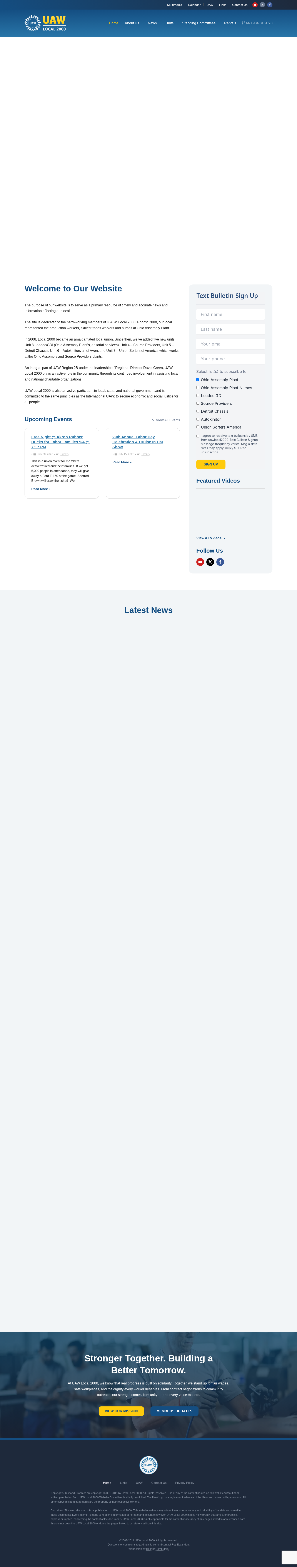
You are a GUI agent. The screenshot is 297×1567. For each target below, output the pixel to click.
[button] (133, 23)
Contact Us (239, 4)
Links (222, 4)
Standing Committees (198, 23)
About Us (132, 23)
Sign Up (211, 464)
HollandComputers (157, 1548)
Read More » (40, 489)
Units (169, 23)
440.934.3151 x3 (259, 23)
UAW (210, 4)
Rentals (230, 23)
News (152, 23)
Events (64, 454)
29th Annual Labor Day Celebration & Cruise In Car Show (137, 442)
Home (113, 23)
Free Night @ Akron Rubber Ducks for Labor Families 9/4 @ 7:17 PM (60, 442)
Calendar (194, 4)
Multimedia (174, 4)
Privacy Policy (184, 1482)
